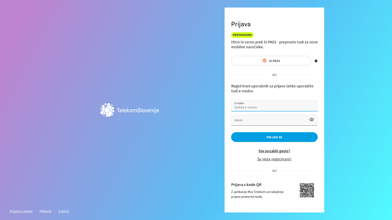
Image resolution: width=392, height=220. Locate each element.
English (63, 211)
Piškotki (45, 211)
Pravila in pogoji (21, 211)
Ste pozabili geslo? (274, 150)
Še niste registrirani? (274, 159)
